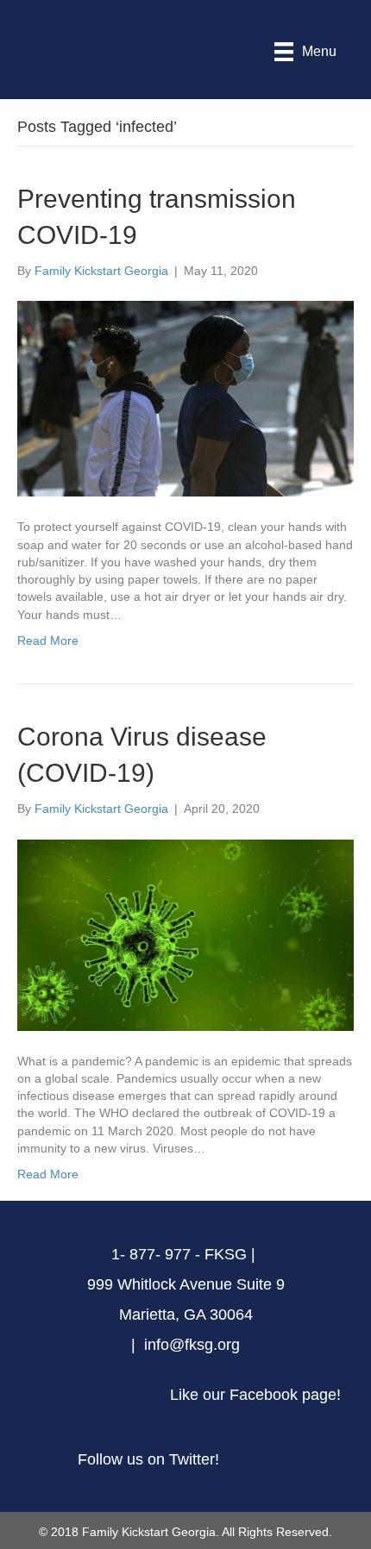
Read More (48, 640)
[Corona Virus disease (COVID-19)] (185, 933)
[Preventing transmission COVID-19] (185, 397)
